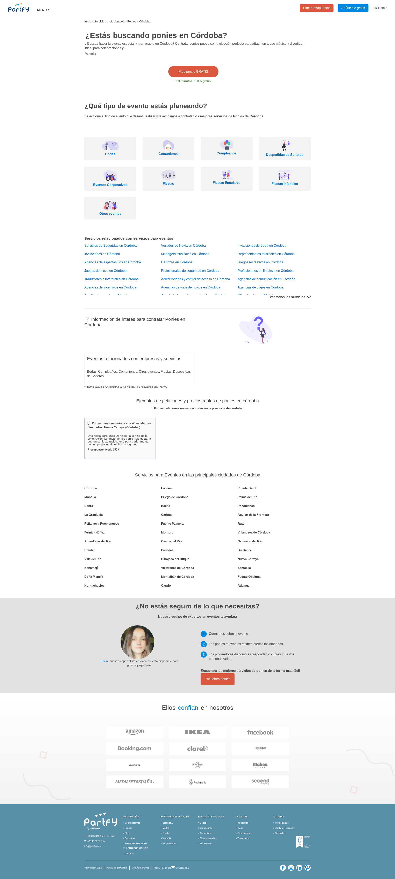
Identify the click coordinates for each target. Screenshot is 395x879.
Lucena (166, 488)
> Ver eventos (205, 843)
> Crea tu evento (244, 833)
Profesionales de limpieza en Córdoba (266, 270)
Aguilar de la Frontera (253, 514)
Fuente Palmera (172, 523)
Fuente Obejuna (249, 576)
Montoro (167, 532)
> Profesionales (281, 823)
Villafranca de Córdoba (177, 567)
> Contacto (128, 853)
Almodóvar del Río (97, 541)
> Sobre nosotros (131, 823)
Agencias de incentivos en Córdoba (110, 287)
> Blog (126, 833)
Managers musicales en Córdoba (185, 254)
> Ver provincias (169, 843)
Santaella (244, 567)
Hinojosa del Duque (175, 558)
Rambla (89, 550)
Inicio (87, 21)
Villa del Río (92, 558)
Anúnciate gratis (353, 8)
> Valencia (166, 838)
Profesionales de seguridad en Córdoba (190, 270)
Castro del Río (171, 541)
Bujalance (245, 550)
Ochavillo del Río (250, 541)
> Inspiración (242, 823)
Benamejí (91, 567)
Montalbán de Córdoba (177, 576)
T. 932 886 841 (91, 836)
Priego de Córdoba (174, 496)
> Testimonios (242, 838)
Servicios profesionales (109, 21)
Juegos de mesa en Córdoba (105, 270)
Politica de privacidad (116, 867)
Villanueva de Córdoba (254, 532)
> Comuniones (205, 833)
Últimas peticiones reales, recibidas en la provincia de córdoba (197, 408)
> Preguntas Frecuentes (135, 843)
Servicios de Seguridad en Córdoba (110, 245)
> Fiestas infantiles (207, 838)
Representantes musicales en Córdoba (266, 254)
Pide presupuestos (316, 8)
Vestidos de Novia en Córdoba (183, 245)
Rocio (104, 661)
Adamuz (244, 585)
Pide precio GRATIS (193, 71)
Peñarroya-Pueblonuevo (101, 523)
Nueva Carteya (248, 558)
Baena (165, 505)
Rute (241, 523)
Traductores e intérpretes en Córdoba (111, 279)
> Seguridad (279, 833)
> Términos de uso (135, 847)
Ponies (131, 21)
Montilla (90, 496)
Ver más (90, 53)
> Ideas (239, 828)
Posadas (167, 550)
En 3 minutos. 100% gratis (192, 81)
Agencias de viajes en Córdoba (260, 287)
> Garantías (129, 838)
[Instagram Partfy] (291, 868)
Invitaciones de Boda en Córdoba (262, 245)
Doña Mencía (93, 576)
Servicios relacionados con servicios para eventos (128, 238)
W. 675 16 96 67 (92, 841)
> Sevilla (165, 833)
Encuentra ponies (217, 679)
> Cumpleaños (205, 828)
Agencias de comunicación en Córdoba (266, 279)
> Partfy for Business (283, 828)
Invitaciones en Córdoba (102, 254)
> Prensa (127, 828)
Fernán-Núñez (94, 532)
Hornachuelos (94, 585)
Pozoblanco (246, 505)
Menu (42, 10)
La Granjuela (93, 514)
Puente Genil (247, 488)
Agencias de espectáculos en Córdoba (112, 262)
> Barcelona (167, 823)
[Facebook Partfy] (283, 868)
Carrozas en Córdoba (177, 262)
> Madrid (165, 828)
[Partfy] (22, 7)
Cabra (88, 505)
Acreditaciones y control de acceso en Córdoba (195, 279)
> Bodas (202, 823)
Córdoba (90, 488)
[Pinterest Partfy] (307, 868)
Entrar (380, 8)
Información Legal (93, 867)
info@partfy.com (92, 846)
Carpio (166, 585)
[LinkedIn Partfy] (299, 868)
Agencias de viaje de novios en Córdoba (190, 287)
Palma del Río (247, 496)
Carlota (166, 514)
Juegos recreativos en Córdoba (260, 262)
